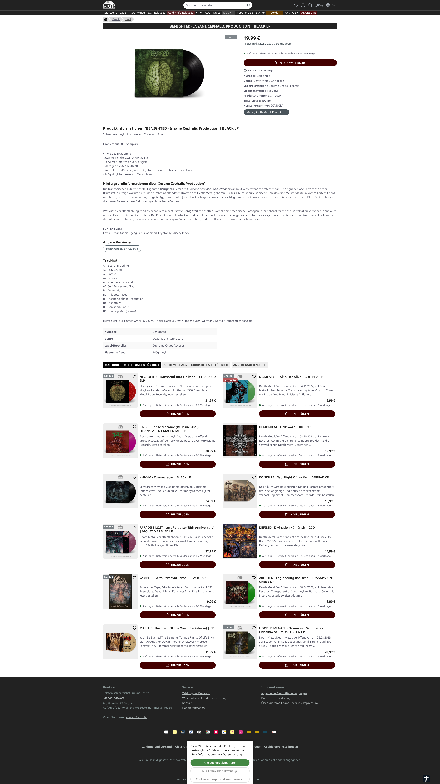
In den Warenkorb (292, 63)
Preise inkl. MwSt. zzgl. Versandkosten (268, 43)
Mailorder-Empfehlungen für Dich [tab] (132, 365)
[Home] (105, 19)
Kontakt (187, 703)
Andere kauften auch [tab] (249, 365)
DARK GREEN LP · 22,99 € (122, 248)
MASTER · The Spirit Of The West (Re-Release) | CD (177, 628)
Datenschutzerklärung (276, 698)
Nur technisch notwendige (220, 771)
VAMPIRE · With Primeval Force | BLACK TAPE (173, 578)
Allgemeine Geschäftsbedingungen (284, 693)
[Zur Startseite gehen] (109, 5)
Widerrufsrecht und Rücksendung (204, 698)
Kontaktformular (136, 717)
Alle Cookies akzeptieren (220, 763)
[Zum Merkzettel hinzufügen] (133, 376)
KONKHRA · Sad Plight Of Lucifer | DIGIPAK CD (294, 477)
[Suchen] (248, 5)
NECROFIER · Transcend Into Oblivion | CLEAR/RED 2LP (178, 378)
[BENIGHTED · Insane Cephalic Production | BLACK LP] (170, 71)
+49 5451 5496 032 (113, 698)
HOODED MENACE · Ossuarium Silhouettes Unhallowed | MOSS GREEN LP (291, 630)
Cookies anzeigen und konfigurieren (220, 779)
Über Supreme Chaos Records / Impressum (289, 703)
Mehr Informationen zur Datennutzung (216, 754)
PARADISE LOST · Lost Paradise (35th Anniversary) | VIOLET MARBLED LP (177, 529)
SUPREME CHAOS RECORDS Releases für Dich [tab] (196, 365)
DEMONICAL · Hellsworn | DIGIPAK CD (288, 427)
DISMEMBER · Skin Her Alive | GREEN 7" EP (291, 377)
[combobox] (213, 5)
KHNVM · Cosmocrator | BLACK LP (165, 477)
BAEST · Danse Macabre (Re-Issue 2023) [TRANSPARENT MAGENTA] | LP (169, 429)
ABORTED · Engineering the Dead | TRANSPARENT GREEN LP (296, 579)
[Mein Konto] (303, 5)
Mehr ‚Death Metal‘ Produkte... (266, 112)
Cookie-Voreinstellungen (281, 747)
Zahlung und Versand (196, 693)
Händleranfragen (193, 708)
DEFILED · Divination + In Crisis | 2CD (287, 528)
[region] (170, 72)
